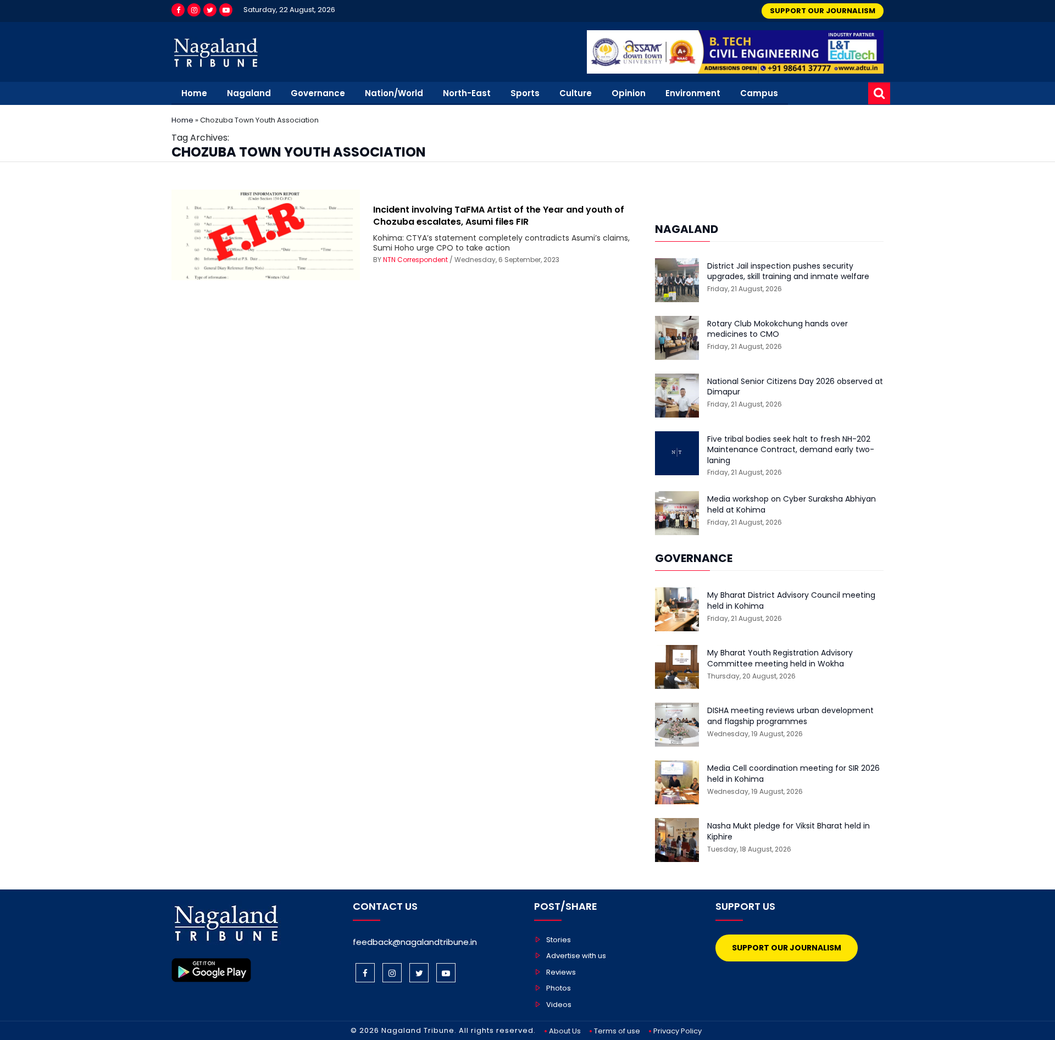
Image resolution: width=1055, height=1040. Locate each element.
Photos (558, 988)
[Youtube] (225, 9)
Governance (318, 93)
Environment (692, 93)
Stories (558, 940)
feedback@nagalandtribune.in (415, 942)
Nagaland (249, 93)
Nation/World (394, 93)
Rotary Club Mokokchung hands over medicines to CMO (777, 329)
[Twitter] (209, 9)
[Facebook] (178, 9)
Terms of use (617, 1031)
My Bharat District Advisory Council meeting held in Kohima (791, 600)
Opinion (629, 93)
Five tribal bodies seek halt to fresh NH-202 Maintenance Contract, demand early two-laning (790, 450)
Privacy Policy (677, 1031)
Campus (759, 93)
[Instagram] (194, 9)
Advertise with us (576, 955)
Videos (558, 1004)
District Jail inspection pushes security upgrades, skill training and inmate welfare (788, 271)
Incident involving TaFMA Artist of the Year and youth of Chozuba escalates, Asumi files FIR (498, 215)
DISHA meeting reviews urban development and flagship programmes (790, 716)
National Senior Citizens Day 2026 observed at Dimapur (795, 387)
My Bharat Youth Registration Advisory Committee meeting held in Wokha (780, 658)
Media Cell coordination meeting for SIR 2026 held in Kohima (793, 774)
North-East (467, 93)
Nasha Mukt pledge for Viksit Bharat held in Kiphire (788, 831)
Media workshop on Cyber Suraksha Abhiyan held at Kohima (791, 504)
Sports (525, 93)
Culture (575, 93)
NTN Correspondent (415, 259)
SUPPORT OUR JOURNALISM (822, 10)
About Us (565, 1031)
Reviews (561, 972)
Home (194, 93)
